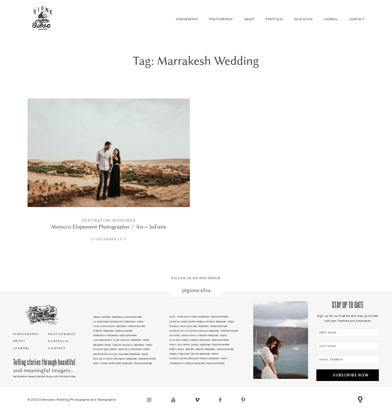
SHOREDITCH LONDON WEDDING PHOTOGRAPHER (196, 363)
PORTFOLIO (274, 19)
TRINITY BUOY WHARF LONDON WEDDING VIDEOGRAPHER (201, 349)
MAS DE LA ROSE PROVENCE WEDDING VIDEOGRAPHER (124, 358)
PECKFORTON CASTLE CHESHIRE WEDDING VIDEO (121, 354)
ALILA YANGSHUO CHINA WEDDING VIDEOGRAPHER (198, 316)
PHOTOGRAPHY (221, 19)
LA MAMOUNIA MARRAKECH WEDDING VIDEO (118, 321)
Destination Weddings (109, 220)
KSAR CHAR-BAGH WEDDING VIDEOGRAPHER (119, 326)
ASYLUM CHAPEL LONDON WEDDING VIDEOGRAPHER (199, 340)
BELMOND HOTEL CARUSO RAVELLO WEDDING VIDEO (123, 345)
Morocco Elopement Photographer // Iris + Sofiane (108, 174)
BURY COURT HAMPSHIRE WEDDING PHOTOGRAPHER (122, 363)
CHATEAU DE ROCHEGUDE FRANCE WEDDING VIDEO (198, 358)
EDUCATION (303, 19)
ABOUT (249, 19)
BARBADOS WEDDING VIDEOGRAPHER (115, 335)
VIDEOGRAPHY (187, 19)
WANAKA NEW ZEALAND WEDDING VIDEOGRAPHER (198, 326)
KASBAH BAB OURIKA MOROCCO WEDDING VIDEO (121, 349)
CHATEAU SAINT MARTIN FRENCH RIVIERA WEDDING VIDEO (201, 321)
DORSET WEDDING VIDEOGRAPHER (113, 330)
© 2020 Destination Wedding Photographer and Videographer (72, 399)
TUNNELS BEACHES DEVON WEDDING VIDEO (193, 353)
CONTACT (357, 19)
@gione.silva (196, 290)
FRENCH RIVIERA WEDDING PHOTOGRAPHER (117, 317)
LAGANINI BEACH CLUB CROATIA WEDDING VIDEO (121, 340)
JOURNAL (330, 19)
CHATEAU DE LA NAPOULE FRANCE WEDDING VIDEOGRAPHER (203, 330)
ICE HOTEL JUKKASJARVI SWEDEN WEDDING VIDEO (198, 335)
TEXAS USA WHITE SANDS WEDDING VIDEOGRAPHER (199, 344)
